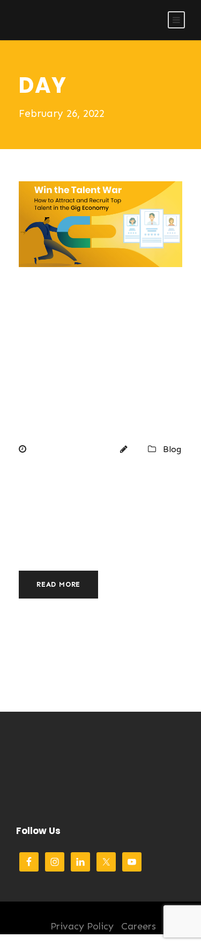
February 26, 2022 (70, 449)
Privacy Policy (82, 926)
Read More (58, 584)
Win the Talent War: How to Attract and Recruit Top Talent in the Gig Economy (96, 362)
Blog (172, 449)
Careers (138, 926)
